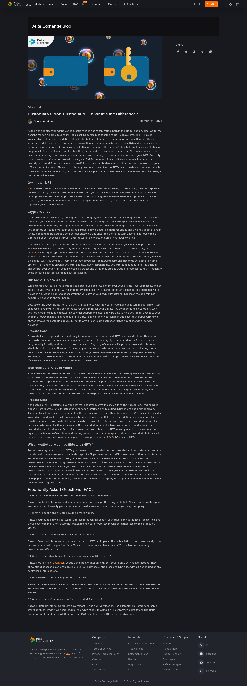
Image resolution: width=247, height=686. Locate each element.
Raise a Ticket (170, 648)
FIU (68, 653)
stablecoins (35, 252)
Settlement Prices (138, 654)
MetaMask (58, 562)
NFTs (31, 188)
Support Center (172, 654)
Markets (39, 4)
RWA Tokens (80, 3)
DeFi (111, 437)
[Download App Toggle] (223, 4)
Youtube (210, 662)
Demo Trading (171, 669)
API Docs (168, 643)
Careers (96, 659)
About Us (97, 643)
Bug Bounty (134, 664)
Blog (130, 669)
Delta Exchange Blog (51, 26)
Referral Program (172, 664)
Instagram (211, 653)
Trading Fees (135, 648)
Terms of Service (101, 648)
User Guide (134, 659)
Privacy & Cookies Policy (105, 654)
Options (64, 4)
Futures (52, 4)
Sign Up (211, 4)
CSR (94, 664)
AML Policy (98, 669)
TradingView (170, 659)
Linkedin (211, 671)
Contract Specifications (141, 643)
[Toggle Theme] (230, 4)
